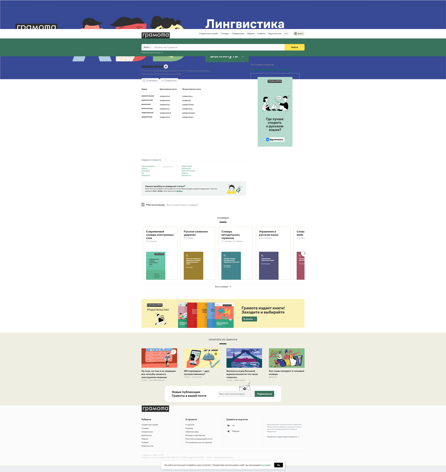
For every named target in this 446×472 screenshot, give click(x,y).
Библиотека (146, 435)
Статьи (144, 380)
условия (266, 465)
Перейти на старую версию (282, 437)
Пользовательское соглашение (198, 442)
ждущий (145, 171)
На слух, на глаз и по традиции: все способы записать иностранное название (158, 374)
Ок (278, 465)
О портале (189, 425)
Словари (225, 33)
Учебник (261, 33)
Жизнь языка (239, 380)
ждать (144, 169)
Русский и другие (156, 380)
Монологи (273, 377)
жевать (185, 173)
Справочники (238, 33)
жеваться (186, 175)
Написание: (181, 71)
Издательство (274, 33)
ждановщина (148, 166)
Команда (189, 428)
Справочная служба (208, 33)
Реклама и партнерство (195, 435)
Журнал (251, 33)
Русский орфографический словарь (270, 69)
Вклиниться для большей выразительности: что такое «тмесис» (242, 374)
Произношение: (146, 71)
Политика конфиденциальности (198, 439)
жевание (145, 175)
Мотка (231, 457)
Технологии (197, 377)
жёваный (186, 169)
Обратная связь (192, 432)
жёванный (187, 166)
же (142, 173)
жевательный (188, 171)
